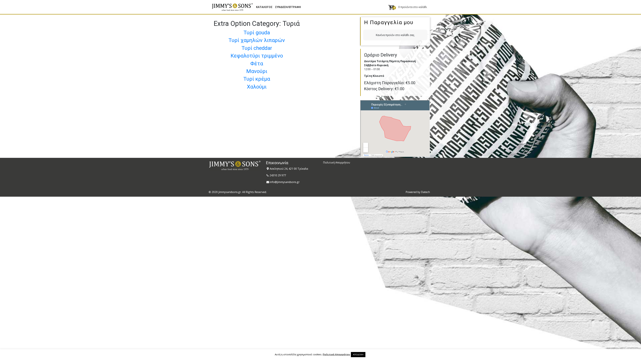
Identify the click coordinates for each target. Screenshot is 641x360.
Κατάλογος (264, 7)
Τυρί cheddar (257, 48)
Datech (425, 192)
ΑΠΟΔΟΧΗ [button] (358, 354)
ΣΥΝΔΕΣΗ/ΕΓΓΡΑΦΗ (288, 7)
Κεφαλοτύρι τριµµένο (257, 55)
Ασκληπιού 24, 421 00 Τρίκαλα (289, 168)
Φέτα (256, 63)
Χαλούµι (257, 87)
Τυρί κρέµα (256, 79)
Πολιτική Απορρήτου (336, 162)
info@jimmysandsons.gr (285, 182)
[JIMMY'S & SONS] (232, 7)
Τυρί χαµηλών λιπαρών (257, 40)
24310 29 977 (278, 175)
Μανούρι (256, 71)
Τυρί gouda (257, 32)
